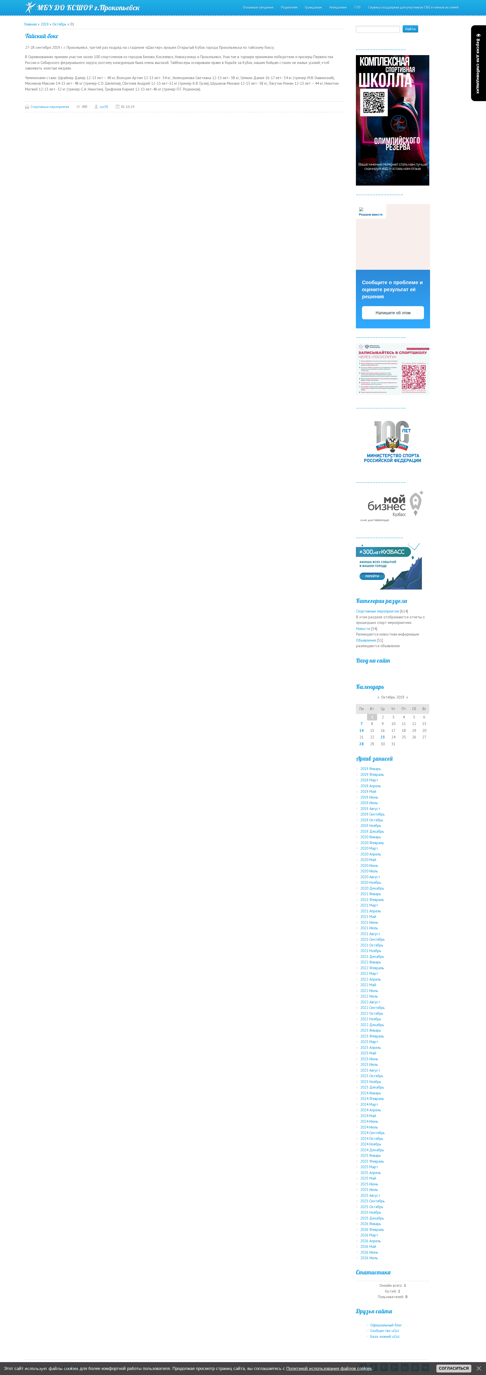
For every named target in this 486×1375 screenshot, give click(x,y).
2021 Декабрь (372, 956)
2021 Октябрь (371, 945)
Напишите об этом (393, 313)
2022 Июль (369, 996)
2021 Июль (369, 928)
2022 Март (369, 973)
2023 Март (369, 1041)
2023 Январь (370, 1030)
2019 (44, 24)
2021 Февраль (372, 899)
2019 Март (369, 780)
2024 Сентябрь (372, 1132)
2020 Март (369, 848)
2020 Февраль (372, 842)
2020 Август (370, 876)
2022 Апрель (370, 979)
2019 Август (370, 808)
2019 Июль (369, 802)
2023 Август (370, 1070)
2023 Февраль (372, 1036)
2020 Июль (369, 871)
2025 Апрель (370, 1172)
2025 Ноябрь (370, 1212)
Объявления (366, 640)
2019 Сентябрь (372, 814)
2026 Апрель (370, 1240)
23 (382, 737)
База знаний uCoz (385, 1336)
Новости (363, 628)
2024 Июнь (369, 1121)
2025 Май (368, 1178)
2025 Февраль (372, 1161)
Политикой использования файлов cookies (329, 1368)
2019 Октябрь (371, 820)
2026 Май (368, 1246)
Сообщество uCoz (384, 1330)
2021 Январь (370, 893)
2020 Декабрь (372, 888)
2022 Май (368, 984)
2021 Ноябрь (370, 950)
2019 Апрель (370, 785)
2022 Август (370, 1002)
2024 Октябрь (371, 1138)
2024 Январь (370, 1093)
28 (361, 743)
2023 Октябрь (371, 1075)
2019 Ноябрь (370, 825)
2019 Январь (370, 768)
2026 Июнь (369, 1252)
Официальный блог (386, 1325)
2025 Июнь (369, 1184)
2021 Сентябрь (372, 939)
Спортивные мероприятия (50, 107)
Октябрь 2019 (392, 697)
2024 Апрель (370, 1110)
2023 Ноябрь (370, 1081)
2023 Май (368, 1053)
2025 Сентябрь (372, 1201)
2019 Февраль (372, 774)
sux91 (104, 107)
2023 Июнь (369, 1058)
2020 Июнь (369, 865)
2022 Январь (370, 962)
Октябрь (59, 24)
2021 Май (368, 916)
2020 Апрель (370, 854)
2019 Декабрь (372, 831)
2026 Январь (370, 1223)
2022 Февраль (372, 967)
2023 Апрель (370, 1047)
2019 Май (368, 791)
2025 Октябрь (371, 1206)
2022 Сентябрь (372, 1007)
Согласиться (454, 1368)
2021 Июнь (369, 922)
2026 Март (369, 1235)
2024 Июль (369, 1127)
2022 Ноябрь (370, 1019)
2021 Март (369, 905)
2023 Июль (369, 1064)
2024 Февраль (372, 1098)
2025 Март (369, 1166)
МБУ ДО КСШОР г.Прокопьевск (88, 7)
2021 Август (370, 933)
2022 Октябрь (371, 1013)
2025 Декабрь (372, 1218)
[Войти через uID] (392, 671)
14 (361, 730)
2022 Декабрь (372, 1024)
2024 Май (368, 1115)
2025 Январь (370, 1155)
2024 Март (369, 1104)
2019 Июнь (369, 797)
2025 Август (370, 1195)
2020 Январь (370, 837)
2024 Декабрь (372, 1149)
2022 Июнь (369, 990)
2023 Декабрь (372, 1087)
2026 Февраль (372, 1229)
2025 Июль (369, 1189)
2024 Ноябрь (370, 1144)
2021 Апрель (370, 911)
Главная (30, 24)
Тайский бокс (41, 36)
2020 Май (368, 859)
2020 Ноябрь (370, 882)
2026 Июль (369, 1257)
